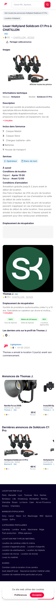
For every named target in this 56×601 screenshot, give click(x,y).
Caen (31, 502)
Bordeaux (6, 499)
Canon (11, 516)
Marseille (12, 495)
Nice (36, 495)
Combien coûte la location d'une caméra (20, 567)
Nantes (43, 495)
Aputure (48, 516)
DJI (24, 516)
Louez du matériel (10, 557)
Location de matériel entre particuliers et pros (22, 574)
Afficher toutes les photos (41, 84)
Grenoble (6, 502)
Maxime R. (10, 464)
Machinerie (32, 529)
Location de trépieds (36, 550)
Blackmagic (33, 516)
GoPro (12, 519)
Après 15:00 (18, 175)
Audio (23, 529)
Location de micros (10, 554)
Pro (15, 410)
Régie (41, 529)
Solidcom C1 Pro (44, 97)
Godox (5, 519)
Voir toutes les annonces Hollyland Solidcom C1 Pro (25, 13)
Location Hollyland (12, 18)
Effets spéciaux (25, 533)
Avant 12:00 (17, 178)
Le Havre (23, 502)
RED (41, 516)
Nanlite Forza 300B (12, 405)
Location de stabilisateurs (13, 550)
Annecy (5, 506)
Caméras (6, 529)
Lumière (15, 529)
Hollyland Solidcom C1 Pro (16, 460)
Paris (4, 495)
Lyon (20, 495)
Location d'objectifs (36, 547)
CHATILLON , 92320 (12, 408)
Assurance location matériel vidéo (35, 571)
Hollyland (15, 97)
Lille (14, 499)
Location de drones (29, 554)
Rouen (15, 502)
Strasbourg (22, 499)
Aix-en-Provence (43, 502)
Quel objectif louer (10, 571)
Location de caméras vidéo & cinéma (18, 543)
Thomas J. (8, 293)
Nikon (18, 516)
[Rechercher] (47, 5)
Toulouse (28, 495)
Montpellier (34, 499)
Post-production (9, 533)
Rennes (44, 499)
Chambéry (15, 506)
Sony (4, 516)
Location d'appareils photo (13, 547)
